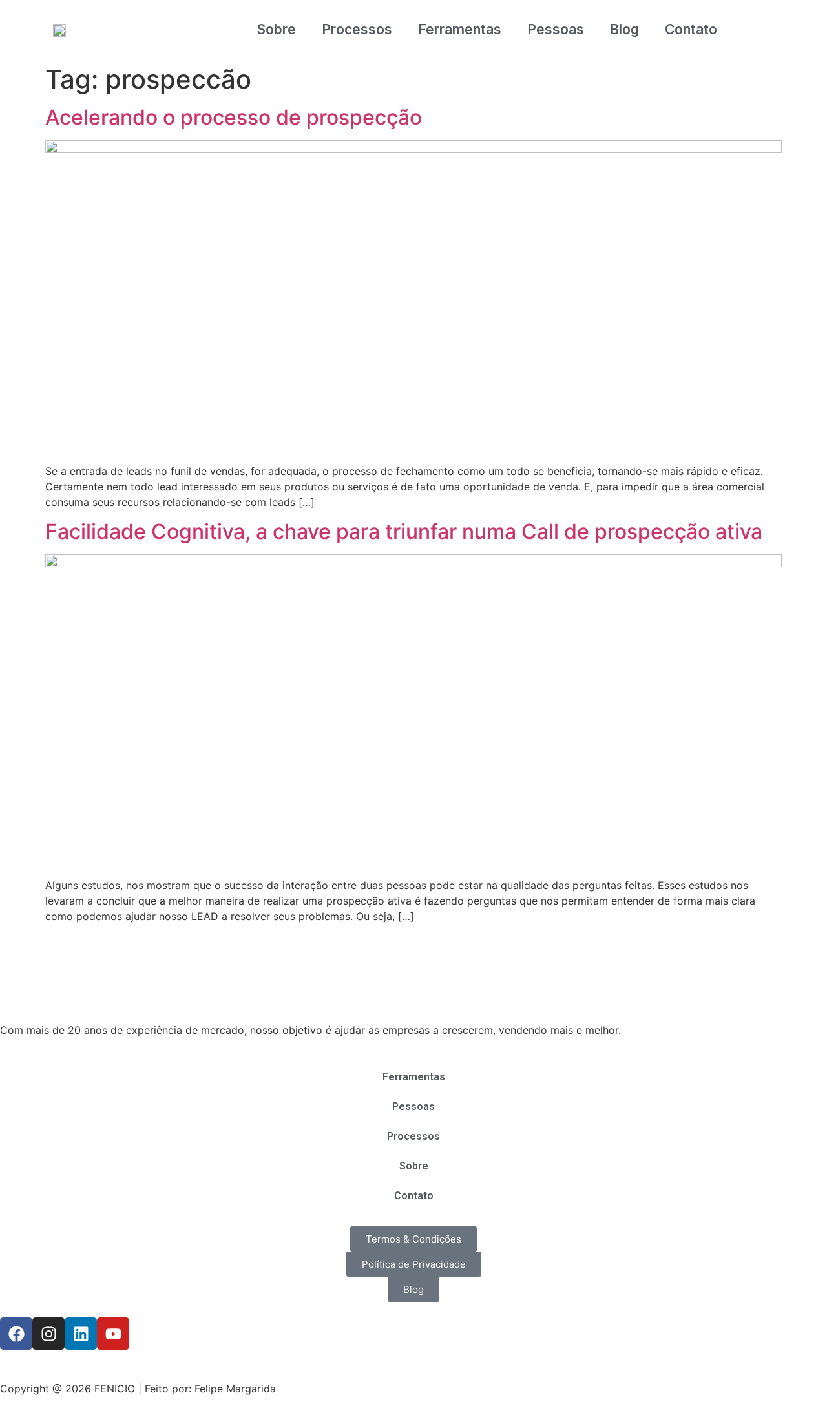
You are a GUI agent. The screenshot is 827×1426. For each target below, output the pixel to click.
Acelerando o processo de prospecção (233, 117)
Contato (691, 29)
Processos (357, 29)
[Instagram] (48, 1333)
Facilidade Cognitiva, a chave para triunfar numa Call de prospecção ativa (403, 531)
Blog (624, 29)
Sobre (276, 29)
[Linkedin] (81, 1333)
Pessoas (555, 29)
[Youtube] (113, 1333)
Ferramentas (459, 29)
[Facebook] (16, 1333)
